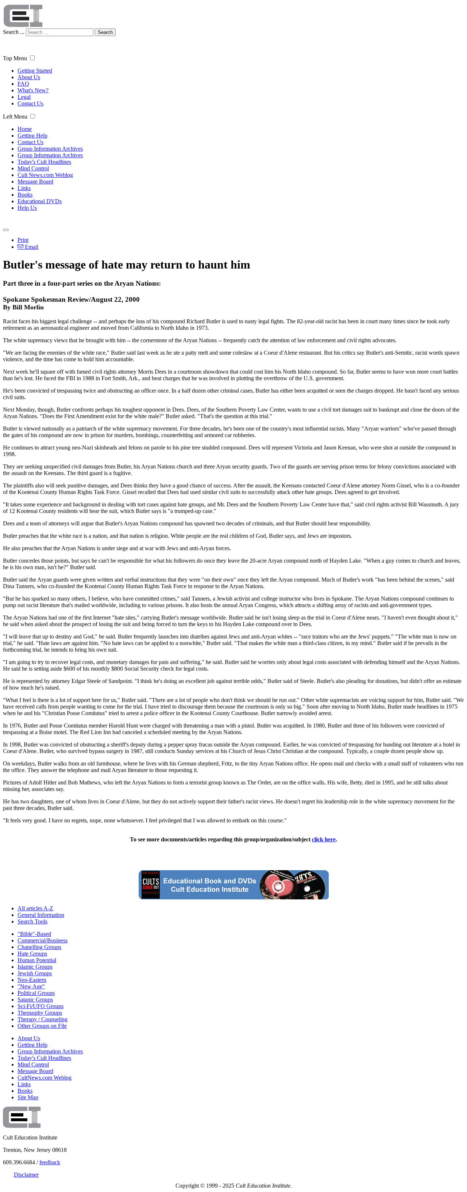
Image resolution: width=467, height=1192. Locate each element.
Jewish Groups (35, 973)
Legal (24, 97)
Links (24, 188)
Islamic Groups (35, 967)
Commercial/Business (42, 940)
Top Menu (15, 58)
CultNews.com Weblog (45, 1078)
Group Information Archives (50, 149)
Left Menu (15, 116)
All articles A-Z (35, 908)
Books (25, 195)
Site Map (28, 1097)
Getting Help (32, 135)
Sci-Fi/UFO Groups (40, 1006)
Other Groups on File (42, 1026)
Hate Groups (32, 953)
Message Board (35, 181)
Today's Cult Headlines (44, 162)
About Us (29, 77)
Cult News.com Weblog (45, 175)
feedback (49, 1162)
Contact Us (30, 103)
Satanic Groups (35, 999)
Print (23, 240)
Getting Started (35, 70)
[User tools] (6, 230)
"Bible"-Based (34, 934)
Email (30, 247)
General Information (41, 915)
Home (25, 129)
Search (105, 32)
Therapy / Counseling (42, 1019)
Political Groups (36, 993)
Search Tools (32, 921)
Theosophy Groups (40, 1013)
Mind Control (33, 168)
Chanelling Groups (39, 947)
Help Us (27, 208)
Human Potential (37, 960)
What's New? (33, 90)
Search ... (13, 32)
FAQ (23, 84)
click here (324, 839)
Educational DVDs (40, 201)
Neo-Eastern (32, 980)
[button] (32, 57)
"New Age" (31, 986)
